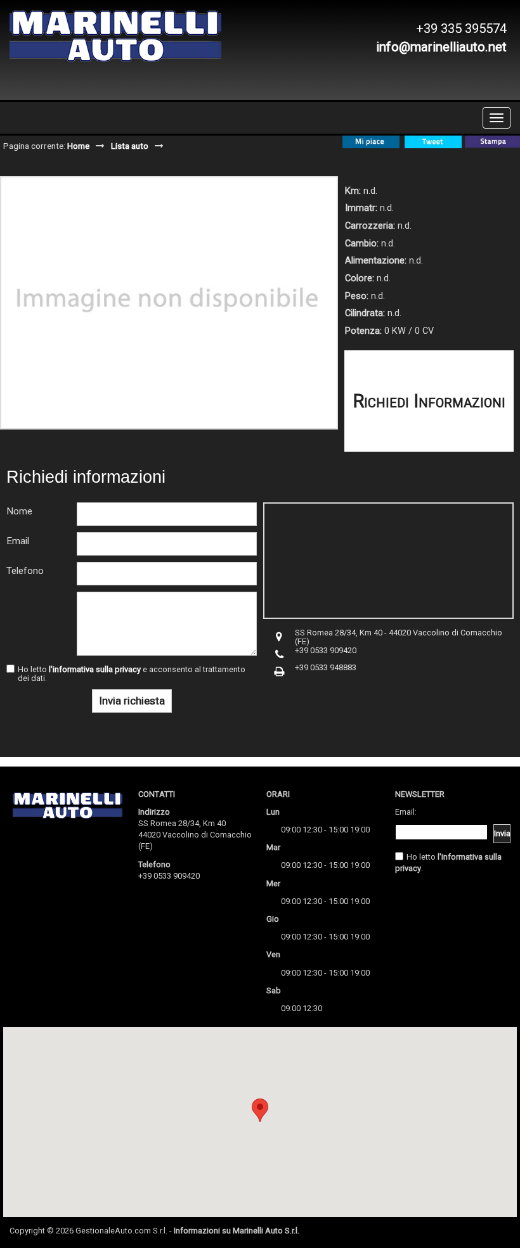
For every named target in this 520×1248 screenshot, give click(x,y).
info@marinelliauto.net (441, 46)
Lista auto (129, 146)
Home (78, 146)
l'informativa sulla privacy (95, 669)
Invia (502, 833)
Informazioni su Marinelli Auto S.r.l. (236, 1230)
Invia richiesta (132, 700)
